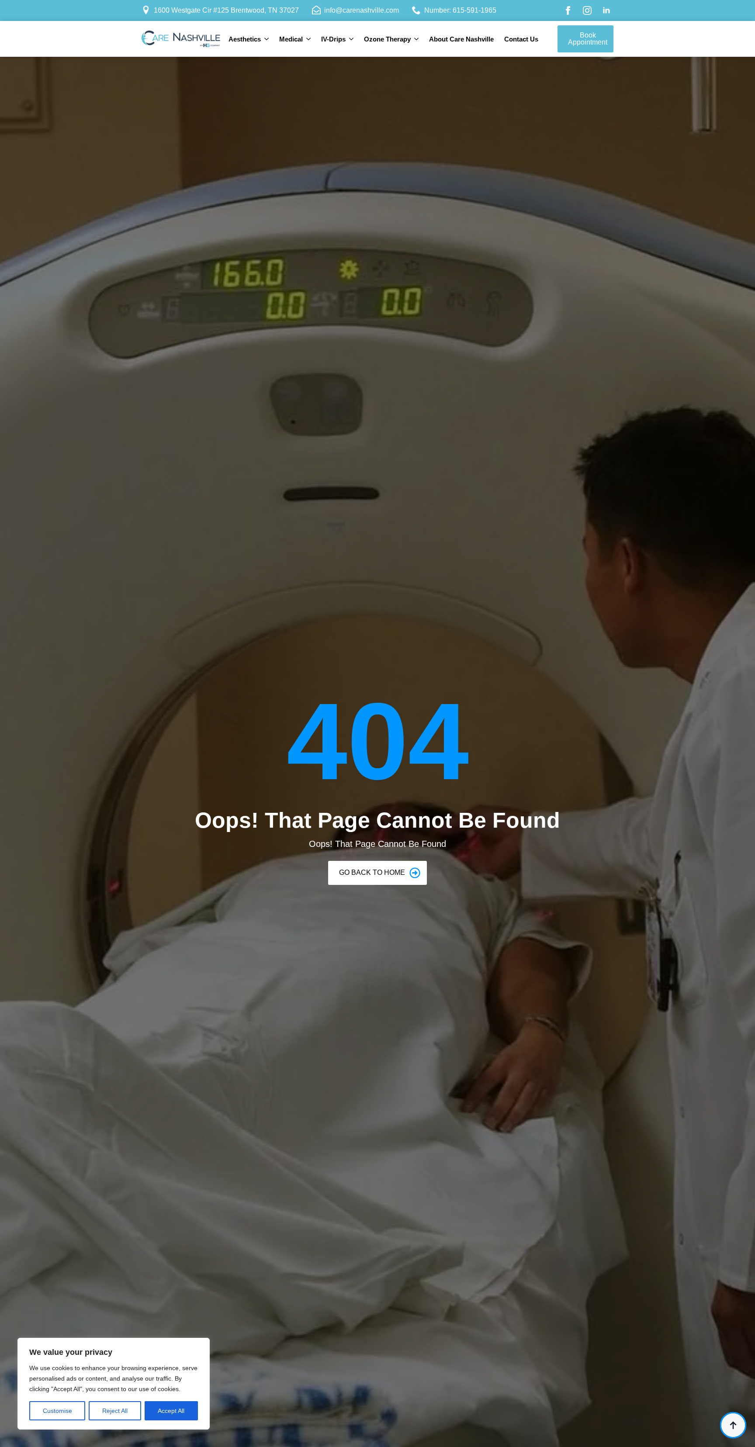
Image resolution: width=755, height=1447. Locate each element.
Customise (57, 1410)
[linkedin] (606, 10)
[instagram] (587, 10)
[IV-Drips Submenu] (352, 39)
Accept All (171, 1410)
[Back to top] (733, 1425)
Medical (291, 39)
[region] (113, 1384)
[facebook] (568, 10)
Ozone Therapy (387, 39)
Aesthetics (245, 39)
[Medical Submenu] (309, 39)
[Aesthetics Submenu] (267, 39)
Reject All (115, 1410)
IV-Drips (333, 39)
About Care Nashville (461, 39)
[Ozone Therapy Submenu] (417, 39)
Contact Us (521, 39)
